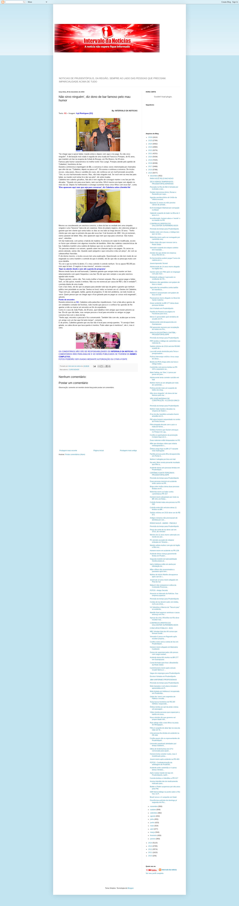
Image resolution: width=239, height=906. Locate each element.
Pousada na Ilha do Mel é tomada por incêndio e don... (164, 188)
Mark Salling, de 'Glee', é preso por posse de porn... (163, 373)
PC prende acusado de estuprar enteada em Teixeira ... (162, 541)
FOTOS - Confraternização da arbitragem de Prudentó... (161, 763)
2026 (150, 137)
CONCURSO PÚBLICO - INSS (161, 628)
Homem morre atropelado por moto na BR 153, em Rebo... (164, 498)
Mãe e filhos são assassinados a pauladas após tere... (162, 570)
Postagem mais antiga (128, 451)
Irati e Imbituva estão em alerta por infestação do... (163, 565)
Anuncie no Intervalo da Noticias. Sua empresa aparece (164, 594)
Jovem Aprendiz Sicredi (159, 263)
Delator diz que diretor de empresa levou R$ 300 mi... (163, 254)
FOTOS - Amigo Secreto (159, 590)
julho (152, 819)
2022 (150, 150)
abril (152, 829)
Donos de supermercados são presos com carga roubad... (164, 653)
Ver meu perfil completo (154, 873)
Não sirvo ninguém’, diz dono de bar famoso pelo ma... (163, 394)
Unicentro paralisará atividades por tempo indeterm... (163, 745)
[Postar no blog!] (101, 366)
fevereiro (153, 835)
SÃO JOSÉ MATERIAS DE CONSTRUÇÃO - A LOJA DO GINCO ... (164, 401)
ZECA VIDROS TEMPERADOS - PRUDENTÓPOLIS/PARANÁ (162, 183)
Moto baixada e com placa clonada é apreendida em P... (164, 687)
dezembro (154, 176)
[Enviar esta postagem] (94, 366)
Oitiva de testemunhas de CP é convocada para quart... (161, 750)
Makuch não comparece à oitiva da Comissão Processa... (163, 586)
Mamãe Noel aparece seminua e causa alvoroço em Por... (165, 613)
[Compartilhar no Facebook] (106, 366)
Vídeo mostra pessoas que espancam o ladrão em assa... (165, 713)
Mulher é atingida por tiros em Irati (163, 459)
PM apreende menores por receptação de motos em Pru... (164, 328)
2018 (150, 163)
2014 (150, 843)
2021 (150, 153)
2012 (150, 849)
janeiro (153, 839)
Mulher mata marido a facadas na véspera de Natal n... (162, 410)
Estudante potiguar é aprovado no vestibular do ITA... (163, 278)
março (152, 832)
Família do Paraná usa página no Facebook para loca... (162, 313)
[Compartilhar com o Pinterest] (109, 366)
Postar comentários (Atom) (75, 454)
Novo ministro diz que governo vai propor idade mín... (163, 718)
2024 (150, 144)
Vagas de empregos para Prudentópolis (165, 673)
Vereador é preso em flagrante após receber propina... (163, 637)
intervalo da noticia (74, 366)
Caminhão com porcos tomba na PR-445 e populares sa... (164, 368)
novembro (154, 806)
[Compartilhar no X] (104, 366)
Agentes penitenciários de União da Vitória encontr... (163, 198)
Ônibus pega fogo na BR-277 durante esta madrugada (164, 450)
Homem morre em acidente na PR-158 (164, 551)
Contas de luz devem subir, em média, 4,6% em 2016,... (164, 603)
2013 (150, 846)
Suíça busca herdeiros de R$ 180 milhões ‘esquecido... (162, 703)
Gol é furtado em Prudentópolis (161, 308)
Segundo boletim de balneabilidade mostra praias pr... (163, 560)
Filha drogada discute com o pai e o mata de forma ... (163, 425)
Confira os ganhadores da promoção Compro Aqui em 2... (164, 436)
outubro (153, 810)
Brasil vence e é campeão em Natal (163, 797)
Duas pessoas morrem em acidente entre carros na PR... (163, 482)
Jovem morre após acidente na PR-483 (164, 759)
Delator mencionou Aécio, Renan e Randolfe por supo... (163, 193)
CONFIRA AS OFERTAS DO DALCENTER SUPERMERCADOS (164, 225)
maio (152, 826)
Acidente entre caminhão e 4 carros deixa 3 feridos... (163, 769)
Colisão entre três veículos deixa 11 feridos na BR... (163, 508)
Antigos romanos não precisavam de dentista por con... (163, 519)
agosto (153, 816)
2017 (150, 166)
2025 (150, 140)
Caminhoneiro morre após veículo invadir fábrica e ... (163, 669)
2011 (150, 852)
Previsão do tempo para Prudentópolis (164, 229)
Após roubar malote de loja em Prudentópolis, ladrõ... (161, 774)
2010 (150, 856)
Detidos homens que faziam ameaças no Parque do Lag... (164, 431)
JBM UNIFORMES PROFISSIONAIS (163, 680)
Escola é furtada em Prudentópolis (163, 676)
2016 (150, 170)
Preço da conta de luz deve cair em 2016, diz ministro (163, 531)
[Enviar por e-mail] (99, 366)
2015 (150, 173)
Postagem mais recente (68, 451)
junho (152, 823)
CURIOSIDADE (74, 369)
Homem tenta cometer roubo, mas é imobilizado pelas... (163, 755)
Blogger (130, 888)
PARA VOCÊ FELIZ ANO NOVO (161, 179)
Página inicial (98, 451)
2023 (150, 147)
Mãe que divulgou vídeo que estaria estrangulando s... (163, 444)
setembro (154, 813)
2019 (150, 160)
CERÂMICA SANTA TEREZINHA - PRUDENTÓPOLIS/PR (162, 474)
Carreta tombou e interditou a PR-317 (164, 778)
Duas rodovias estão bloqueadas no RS (165, 440)
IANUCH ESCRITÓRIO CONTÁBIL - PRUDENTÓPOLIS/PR (163, 334)
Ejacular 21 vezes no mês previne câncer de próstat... (162, 204)
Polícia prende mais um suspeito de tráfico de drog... (163, 389)
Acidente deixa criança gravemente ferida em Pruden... (163, 555)
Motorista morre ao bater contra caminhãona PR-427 (161, 493)
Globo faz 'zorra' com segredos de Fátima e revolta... (162, 698)
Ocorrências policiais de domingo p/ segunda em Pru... (163, 801)
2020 (150, 157)
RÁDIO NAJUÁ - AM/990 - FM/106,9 (163, 523)
